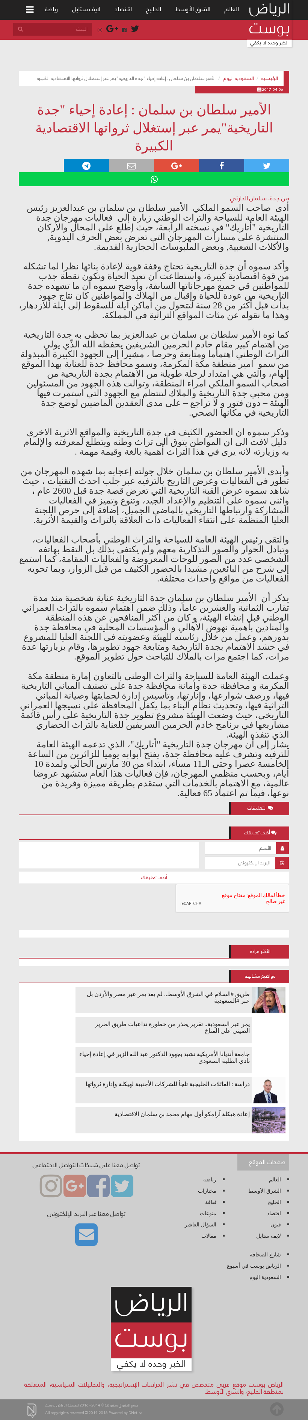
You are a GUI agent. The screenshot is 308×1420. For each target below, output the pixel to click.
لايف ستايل (86, 9)
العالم (232, 9)
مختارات (207, 1191)
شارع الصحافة (265, 1255)
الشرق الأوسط (192, 9)
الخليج (153, 9)
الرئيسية (269, 78)
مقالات (208, 1236)
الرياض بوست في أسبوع (254, 1266)
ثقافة (210, 1202)
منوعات (208, 1213)
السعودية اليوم (238, 78)
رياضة (51, 9)
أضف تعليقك (154, 877)
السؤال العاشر (200, 1225)
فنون (275, 1225)
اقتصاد (123, 9)
